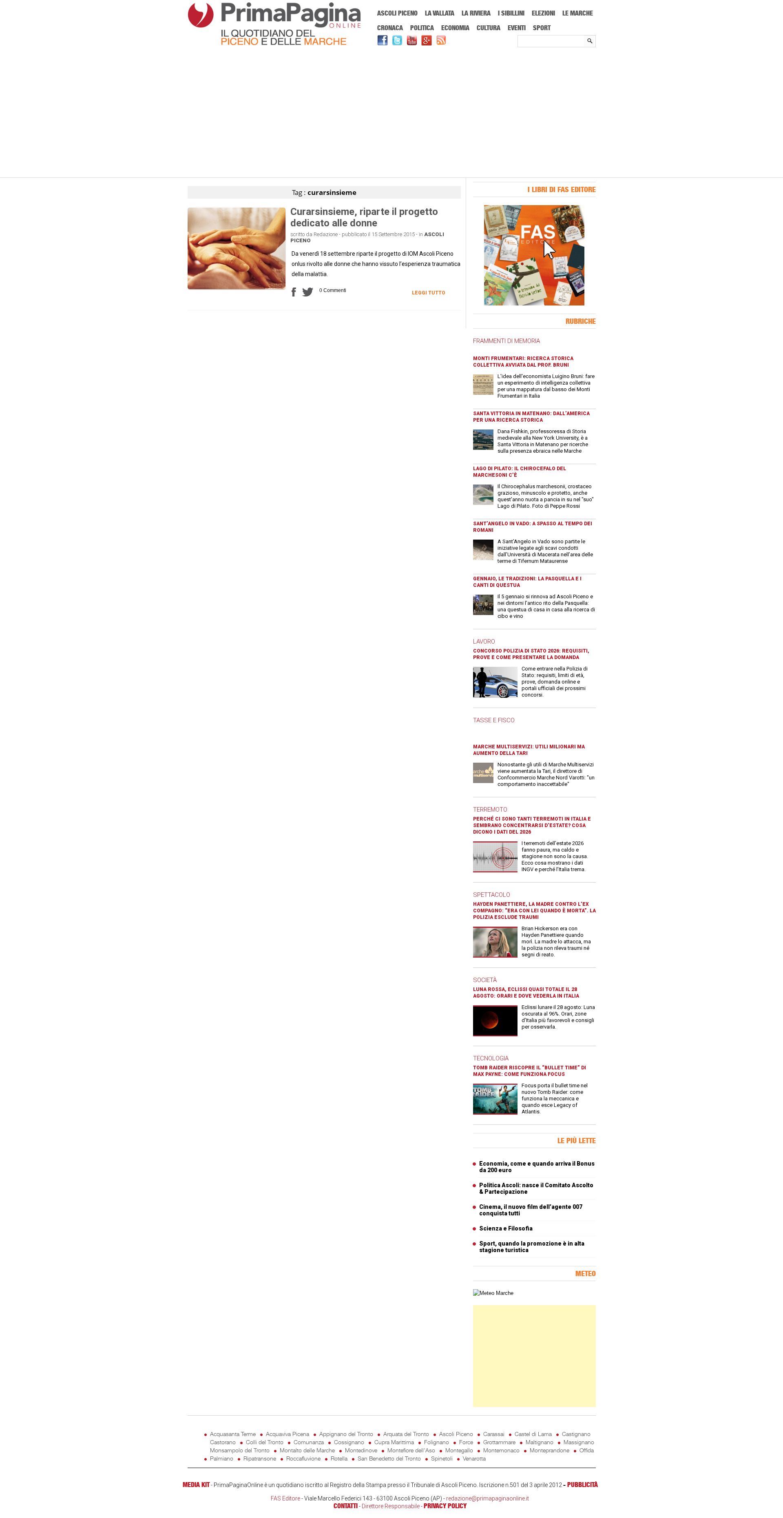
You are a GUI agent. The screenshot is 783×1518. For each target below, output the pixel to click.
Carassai (493, 1433)
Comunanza (309, 1441)
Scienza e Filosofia (506, 1228)
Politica (422, 28)
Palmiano (221, 1458)
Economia (455, 28)
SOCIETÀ (485, 980)
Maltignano (539, 1441)
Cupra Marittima (394, 1441)
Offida (587, 1450)
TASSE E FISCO (494, 720)
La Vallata (439, 13)
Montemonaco (501, 1450)
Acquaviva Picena (287, 1433)
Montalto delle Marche (307, 1450)
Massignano (579, 1441)
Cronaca (390, 28)
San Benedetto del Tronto (389, 1458)
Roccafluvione (303, 1458)
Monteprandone (549, 1450)
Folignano (436, 1441)
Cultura (488, 28)
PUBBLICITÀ (582, 1484)
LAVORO (484, 641)
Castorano (223, 1441)
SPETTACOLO (491, 894)
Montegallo (459, 1450)
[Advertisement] (392, 113)
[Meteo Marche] (493, 1293)
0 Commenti (332, 290)
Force (466, 1441)
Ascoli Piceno (397, 13)
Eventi (517, 28)
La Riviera (476, 13)
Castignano (576, 1433)
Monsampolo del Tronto (240, 1450)
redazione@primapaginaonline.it (487, 1498)
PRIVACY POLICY (445, 1506)
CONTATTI (346, 1506)
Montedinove (361, 1450)
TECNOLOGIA (491, 1058)
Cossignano (349, 1441)
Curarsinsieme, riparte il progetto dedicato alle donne (364, 217)
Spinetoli (442, 1458)
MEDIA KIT (196, 1484)
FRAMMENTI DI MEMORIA (506, 341)
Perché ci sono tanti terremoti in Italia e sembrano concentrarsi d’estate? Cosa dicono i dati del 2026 (532, 825)
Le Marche (577, 13)
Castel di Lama (533, 1433)
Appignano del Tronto (346, 1433)
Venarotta (474, 1458)
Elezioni (543, 13)
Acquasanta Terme (233, 1433)
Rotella (339, 1458)
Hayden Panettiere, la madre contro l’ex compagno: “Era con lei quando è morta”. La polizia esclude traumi (534, 910)
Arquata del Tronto (406, 1433)
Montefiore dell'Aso (411, 1450)
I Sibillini (511, 13)
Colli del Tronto (264, 1441)
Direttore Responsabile (391, 1506)
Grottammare (499, 1441)
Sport (542, 28)
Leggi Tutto (428, 293)
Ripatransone (259, 1458)
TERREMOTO (490, 809)
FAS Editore (285, 1498)
